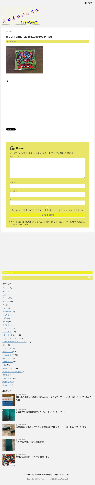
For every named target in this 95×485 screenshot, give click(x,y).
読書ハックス (7, 382)
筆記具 (5, 375)
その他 (5, 322)
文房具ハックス (8, 368)
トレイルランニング (10, 335)
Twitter (5, 308)
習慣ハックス (7, 378)
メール (13, 191)
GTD (4, 291)
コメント (14, 157)
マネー (5, 345)
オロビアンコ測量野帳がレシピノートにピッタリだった (41, 412)
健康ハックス (7, 362)
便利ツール (6, 358)
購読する (9, 272)
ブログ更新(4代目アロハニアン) (14, 342)
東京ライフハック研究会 (12, 372)
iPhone (5, 298)
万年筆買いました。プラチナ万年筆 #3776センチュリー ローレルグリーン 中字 (51, 427)
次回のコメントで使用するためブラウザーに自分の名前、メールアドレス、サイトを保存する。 (47, 210)
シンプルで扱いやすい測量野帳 (30, 442)
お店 (4, 318)
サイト (12, 199)
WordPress (6, 312)
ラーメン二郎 (7, 352)
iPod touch (6, 301)
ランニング (6, 348)
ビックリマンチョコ (10, 338)
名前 (13, 182)
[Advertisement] (47, 105)
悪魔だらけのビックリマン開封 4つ (32, 457)
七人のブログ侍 (8, 355)
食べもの (5, 385)
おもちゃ (5, 315)
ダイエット (6, 332)
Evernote (6, 288)
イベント (5, 325)
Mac (4, 305)
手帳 (4, 365)
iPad (4, 295)
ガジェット (6, 328)
